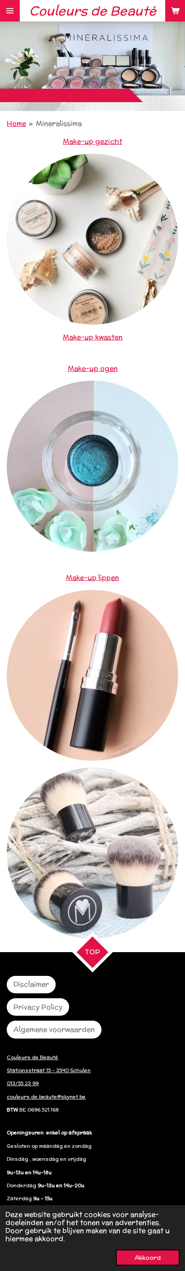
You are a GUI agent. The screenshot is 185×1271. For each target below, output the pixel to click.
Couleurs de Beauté (32, 1057)
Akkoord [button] (148, 1257)
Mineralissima (59, 123)
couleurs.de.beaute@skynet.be (46, 1096)
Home (16, 123)
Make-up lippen (92, 577)
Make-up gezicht (92, 141)
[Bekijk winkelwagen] (175, 10)
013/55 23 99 (23, 1083)
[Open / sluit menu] (10, 10)
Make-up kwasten (93, 337)
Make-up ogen (93, 368)
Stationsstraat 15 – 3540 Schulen (49, 1070)
